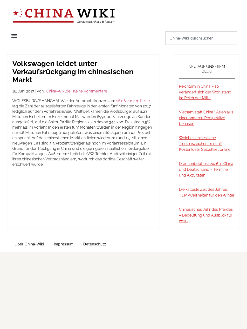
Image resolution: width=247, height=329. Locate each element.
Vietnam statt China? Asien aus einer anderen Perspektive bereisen (206, 118)
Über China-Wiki (29, 244)
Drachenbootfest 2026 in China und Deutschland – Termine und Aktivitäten (206, 169)
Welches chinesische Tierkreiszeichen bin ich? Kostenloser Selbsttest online (204, 144)
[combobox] (201, 38)
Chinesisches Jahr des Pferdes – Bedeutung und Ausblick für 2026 (206, 215)
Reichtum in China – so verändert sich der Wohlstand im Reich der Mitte (205, 92)
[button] (14, 35)
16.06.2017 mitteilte (133, 101)
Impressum (64, 244)
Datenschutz (94, 244)
